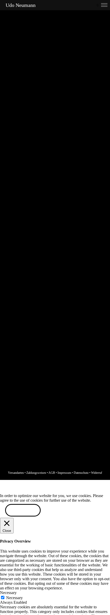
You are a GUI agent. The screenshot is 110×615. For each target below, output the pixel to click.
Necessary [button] (8, 592)
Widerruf (96, 473)
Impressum (64, 473)
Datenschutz (81, 473)
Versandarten (16, 473)
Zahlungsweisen (36, 473)
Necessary (14, 598)
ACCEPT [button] (23, 511)
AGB (51, 473)
